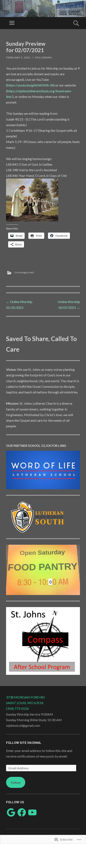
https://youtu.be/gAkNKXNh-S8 (30, 85)
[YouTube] (32, 812)
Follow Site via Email (23, 742)
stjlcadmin (43, 57)
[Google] (11, 812)
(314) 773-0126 (17, 708)
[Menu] (12, 23)
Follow (15, 782)
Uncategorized (24, 272)
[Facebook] (22, 812)
